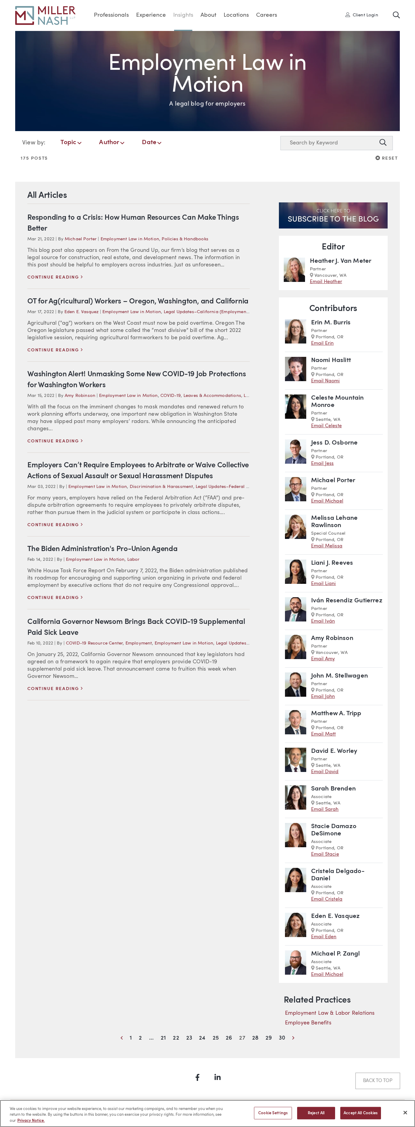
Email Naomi (325, 381)
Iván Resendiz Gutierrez (346, 600)
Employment (138, 643)
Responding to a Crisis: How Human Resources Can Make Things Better (133, 223)
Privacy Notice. (31, 1121)
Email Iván (323, 621)
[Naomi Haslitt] (295, 370)
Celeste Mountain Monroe (337, 401)
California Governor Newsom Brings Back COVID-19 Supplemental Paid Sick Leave (136, 627)
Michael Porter (81, 239)
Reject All (316, 1113)
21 (163, 1038)
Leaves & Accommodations (212, 396)
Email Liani (323, 583)
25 (216, 1038)
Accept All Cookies (361, 1113)
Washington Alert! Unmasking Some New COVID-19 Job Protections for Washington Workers (136, 380)
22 (176, 1038)
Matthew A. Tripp (336, 713)
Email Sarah (325, 809)
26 (229, 1038)
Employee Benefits (308, 1023)
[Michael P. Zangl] (295, 964)
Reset (389, 158)
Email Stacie (325, 854)
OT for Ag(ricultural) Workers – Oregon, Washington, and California (138, 301)
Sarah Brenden (333, 789)
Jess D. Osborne (334, 443)
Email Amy (323, 659)
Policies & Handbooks (185, 239)
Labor (133, 559)
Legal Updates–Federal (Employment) (236, 487)
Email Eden (324, 937)
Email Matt (323, 734)
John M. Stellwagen (339, 676)
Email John (323, 696)
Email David (325, 772)
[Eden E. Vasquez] (295, 926)
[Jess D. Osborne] (295, 453)
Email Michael (327, 501)
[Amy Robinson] (295, 648)
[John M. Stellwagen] (295, 686)
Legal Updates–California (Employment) (207, 312)
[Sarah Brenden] (295, 799)
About (208, 15)
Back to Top (378, 1080)
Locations (236, 15)
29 (269, 1038)
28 (255, 1038)
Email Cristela (327, 899)
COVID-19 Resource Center (94, 643)
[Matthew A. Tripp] (295, 724)
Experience (151, 15)
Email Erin (322, 343)
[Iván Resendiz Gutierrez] (295, 611)
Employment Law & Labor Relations (330, 1013)
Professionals (111, 15)
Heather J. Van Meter (341, 261)
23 (189, 1038)
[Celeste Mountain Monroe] (295, 411)
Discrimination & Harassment (161, 487)
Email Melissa (326, 546)
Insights (183, 15)
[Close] (405, 1112)
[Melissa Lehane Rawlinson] (295, 532)
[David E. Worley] (295, 761)
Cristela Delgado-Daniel (338, 875)
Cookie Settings (273, 1113)
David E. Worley (334, 751)
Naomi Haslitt (331, 360)
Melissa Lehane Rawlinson (334, 522)
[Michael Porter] (295, 491)
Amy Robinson (80, 396)
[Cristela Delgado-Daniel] (295, 885)
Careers (266, 15)
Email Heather (326, 281)
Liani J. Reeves (332, 563)
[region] (207, 1113)
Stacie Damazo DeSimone (333, 830)
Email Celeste (326, 426)
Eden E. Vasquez (81, 312)
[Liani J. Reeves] (295, 573)
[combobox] (328, 143)
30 (282, 1038)
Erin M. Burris (331, 323)
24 (202, 1038)
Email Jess (322, 463)
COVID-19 (170, 396)
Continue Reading (55, 277)
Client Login (364, 15)
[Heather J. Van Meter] (294, 271)
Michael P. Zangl (335, 954)
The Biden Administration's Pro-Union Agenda (102, 549)
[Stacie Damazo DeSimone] (295, 840)
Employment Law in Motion (130, 239)
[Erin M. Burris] (295, 333)
